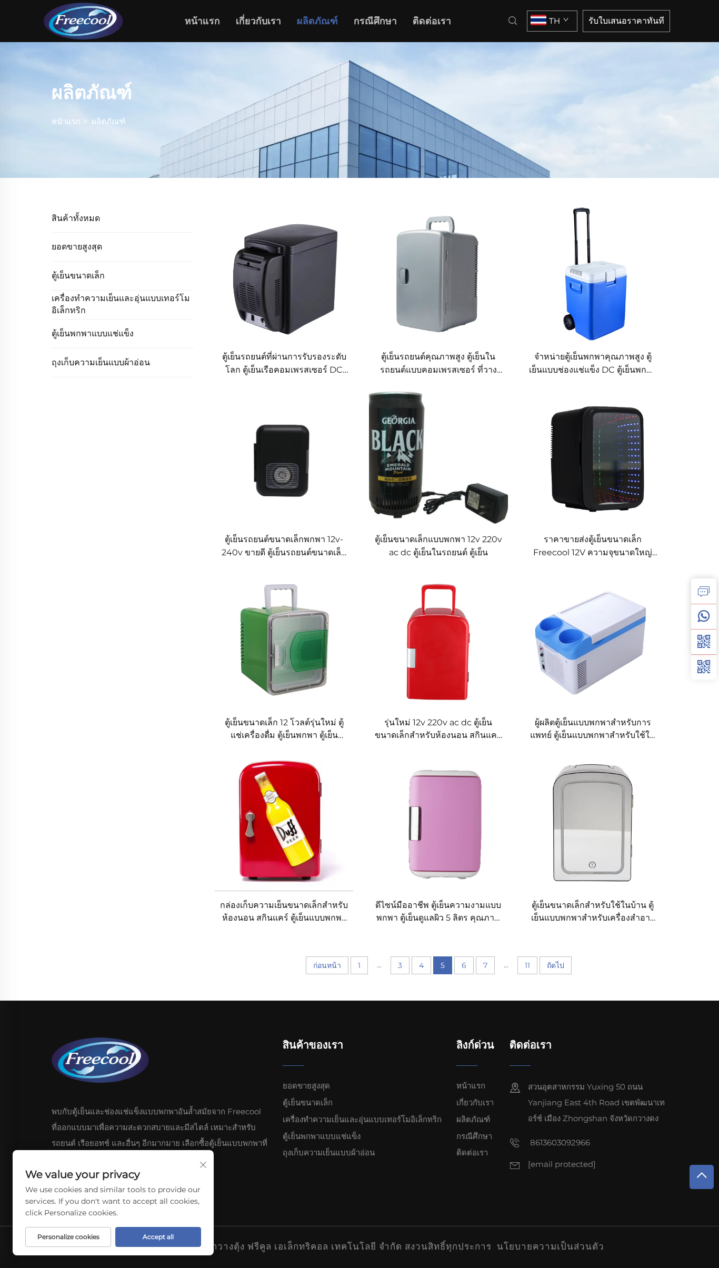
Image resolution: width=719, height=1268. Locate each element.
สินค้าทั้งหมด (76, 218)
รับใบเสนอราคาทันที (626, 21)
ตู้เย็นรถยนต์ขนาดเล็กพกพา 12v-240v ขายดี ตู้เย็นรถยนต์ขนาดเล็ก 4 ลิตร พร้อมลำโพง (284, 546)
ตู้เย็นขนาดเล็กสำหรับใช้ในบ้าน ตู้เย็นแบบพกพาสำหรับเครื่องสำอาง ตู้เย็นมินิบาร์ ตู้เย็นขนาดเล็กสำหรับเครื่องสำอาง (593, 912)
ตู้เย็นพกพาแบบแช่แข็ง (93, 333)
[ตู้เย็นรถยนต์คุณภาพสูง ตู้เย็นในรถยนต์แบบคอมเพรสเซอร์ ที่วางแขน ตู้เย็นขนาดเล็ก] (438, 273)
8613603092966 (559, 1142)
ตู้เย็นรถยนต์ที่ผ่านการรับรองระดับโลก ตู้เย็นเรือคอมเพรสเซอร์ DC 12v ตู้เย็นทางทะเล (284, 364)
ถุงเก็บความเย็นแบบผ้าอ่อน (101, 362)
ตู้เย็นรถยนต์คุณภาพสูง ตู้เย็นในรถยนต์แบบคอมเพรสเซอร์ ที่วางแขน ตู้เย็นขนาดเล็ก (438, 364)
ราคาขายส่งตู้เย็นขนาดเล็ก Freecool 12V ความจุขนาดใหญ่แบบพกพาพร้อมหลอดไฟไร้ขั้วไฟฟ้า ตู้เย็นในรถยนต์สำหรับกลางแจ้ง (593, 546)
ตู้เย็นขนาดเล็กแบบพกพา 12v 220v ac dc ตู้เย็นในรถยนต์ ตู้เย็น (438, 545)
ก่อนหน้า (327, 965)
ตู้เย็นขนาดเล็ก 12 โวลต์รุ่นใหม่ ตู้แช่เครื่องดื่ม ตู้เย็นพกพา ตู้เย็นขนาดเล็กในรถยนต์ (284, 729)
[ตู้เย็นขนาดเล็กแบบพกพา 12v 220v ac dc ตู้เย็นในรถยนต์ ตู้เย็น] (438, 456)
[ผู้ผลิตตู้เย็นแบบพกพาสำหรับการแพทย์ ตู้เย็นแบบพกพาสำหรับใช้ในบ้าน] (593, 638)
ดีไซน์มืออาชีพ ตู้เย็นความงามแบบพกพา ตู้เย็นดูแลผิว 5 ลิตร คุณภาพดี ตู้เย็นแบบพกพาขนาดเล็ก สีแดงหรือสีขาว (438, 912)
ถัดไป (555, 965)
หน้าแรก (202, 21)
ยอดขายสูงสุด (77, 247)
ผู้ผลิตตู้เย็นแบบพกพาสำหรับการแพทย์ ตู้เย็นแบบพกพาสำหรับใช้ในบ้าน (592, 729)
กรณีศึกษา (375, 21)
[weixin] (703, 667)
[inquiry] (703, 591)
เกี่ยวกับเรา (258, 21)
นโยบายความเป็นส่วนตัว (550, 1246)
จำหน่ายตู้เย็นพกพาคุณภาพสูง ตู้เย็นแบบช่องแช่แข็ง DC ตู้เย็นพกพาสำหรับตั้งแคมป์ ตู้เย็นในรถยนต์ (593, 364)
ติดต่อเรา (432, 21)
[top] (702, 1177)
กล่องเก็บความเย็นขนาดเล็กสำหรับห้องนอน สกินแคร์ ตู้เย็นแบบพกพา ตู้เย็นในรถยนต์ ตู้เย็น (284, 912)
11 (527, 965)
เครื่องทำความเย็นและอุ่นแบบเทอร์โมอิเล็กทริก (121, 304)
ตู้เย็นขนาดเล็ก (78, 276)
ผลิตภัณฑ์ (317, 21)
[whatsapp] (703, 616)
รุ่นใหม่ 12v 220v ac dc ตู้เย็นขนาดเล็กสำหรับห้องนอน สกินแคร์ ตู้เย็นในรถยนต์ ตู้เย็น (438, 729)
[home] (87, 20)
